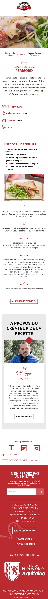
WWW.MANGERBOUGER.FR (24, 597)
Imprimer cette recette (25, 301)
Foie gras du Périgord (10, 54)
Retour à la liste (12, 455)
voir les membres (25, 530)
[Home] (24, 6)
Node (21, 54)
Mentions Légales (25, 544)
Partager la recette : (24, 441)
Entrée (24, 62)
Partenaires (25, 539)
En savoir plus (25, 416)
